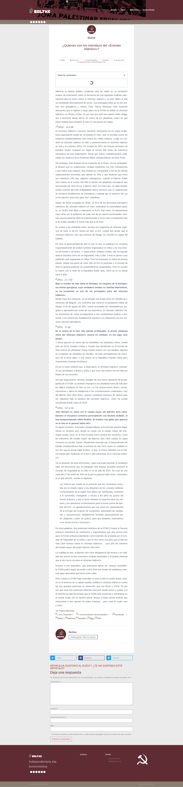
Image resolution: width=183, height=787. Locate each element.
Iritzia (123, 10)
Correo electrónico (58, 717)
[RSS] (97, 618)
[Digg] (90, 618)
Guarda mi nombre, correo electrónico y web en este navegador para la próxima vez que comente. (92, 734)
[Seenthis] (81, 618)
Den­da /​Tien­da (148, 10)
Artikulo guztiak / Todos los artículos (83, 637)
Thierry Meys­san (67, 611)
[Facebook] (118, 614)
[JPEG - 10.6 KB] (64, 127)
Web (52, 725)
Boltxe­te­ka (134, 10)
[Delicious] (69, 618)
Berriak (114, 10)
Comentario (55, 681)
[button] (124, 75)
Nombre (54, 708)
